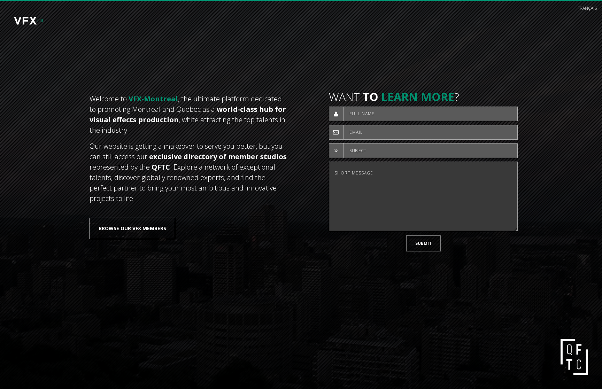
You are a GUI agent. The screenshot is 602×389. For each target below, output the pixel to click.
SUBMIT (423, 243)
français (587, 8)
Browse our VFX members (132, 228)
